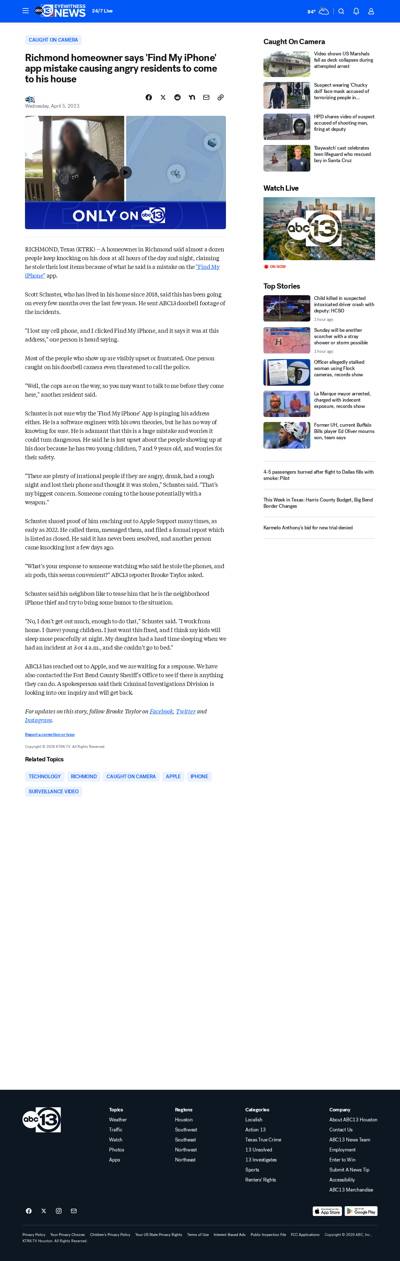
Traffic (115, 1129)
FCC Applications (305, 1235)
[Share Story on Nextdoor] (192, 97)
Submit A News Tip (349, 1169)
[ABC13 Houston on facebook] (28, 1211)
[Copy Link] (220, 97)
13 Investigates (261, 1159)
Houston (184, 1119)
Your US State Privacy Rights (158, 1235)
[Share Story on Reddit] (177, 97)
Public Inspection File (268, 1235)
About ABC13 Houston (353, 1119)
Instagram (38, 720)
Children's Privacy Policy (110, 1235)
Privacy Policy (33, 1235)
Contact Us (340, 1129)
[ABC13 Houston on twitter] (44, 1211)
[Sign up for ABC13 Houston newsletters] (74, 1211)
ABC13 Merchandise (351, 1189)
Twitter (186, 711)
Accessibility (342, 1179)
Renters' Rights (260, 1179)
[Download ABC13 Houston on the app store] (327, 1211)
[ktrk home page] (41, 1119)
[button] (25, 10)
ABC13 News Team (349, 1139)
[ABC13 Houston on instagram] (58, 1211)
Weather (118, 1119)
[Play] (319, 228)
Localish (253, 1119)
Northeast (185, 1159)
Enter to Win (342, 1159)
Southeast (185, 1139)
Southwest (186, 1129)
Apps (114, 1159)
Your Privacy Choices (67, 1235)
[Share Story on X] (163, 97)
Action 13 (255, 1129)
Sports (252, 1169)
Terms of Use (198, 1235)
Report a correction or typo (49, 735)
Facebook (161, 711)
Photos (116, 1149)
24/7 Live (102, 11)
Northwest (186, 1149)
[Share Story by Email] (206, 97)
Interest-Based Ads (230, 1235)
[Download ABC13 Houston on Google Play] (361, 1211)
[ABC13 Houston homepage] (60, 11)
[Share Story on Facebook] (148, 97)
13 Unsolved (258, 1149)
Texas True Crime (263, 1139)
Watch (115, 1139)
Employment (342, 1149)
